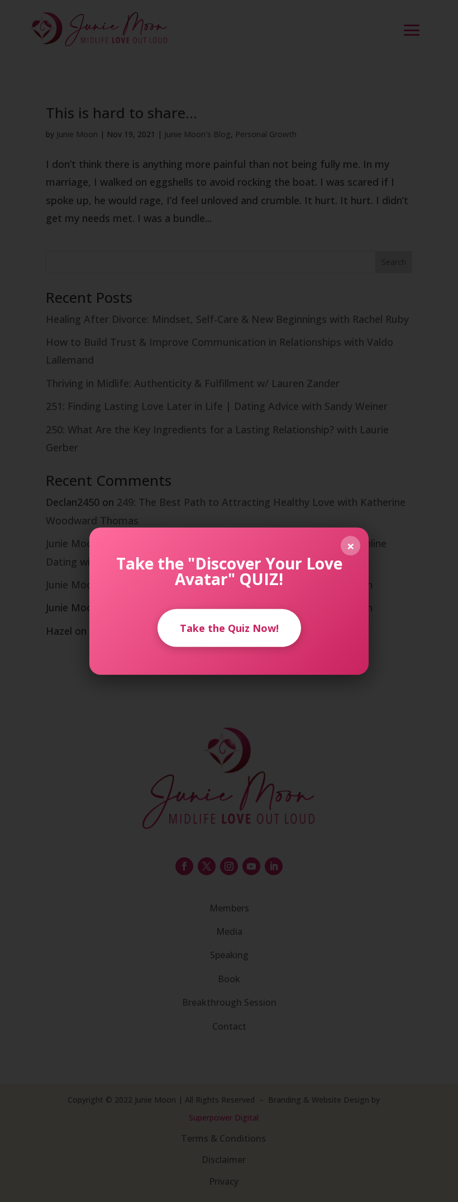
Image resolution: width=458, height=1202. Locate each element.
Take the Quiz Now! (229, 627)
